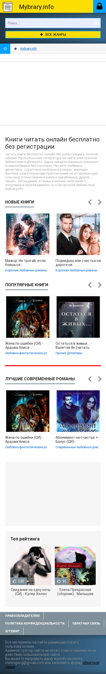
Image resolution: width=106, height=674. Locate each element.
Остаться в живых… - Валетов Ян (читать (74, 345)
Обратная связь (86, 623)
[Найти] (96, 23)
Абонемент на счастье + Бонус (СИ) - (77, 439)
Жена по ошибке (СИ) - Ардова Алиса (24, 345)
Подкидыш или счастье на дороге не (78, 263)
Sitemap (12, 631)
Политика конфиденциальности (35, 623)
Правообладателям (22, 616)
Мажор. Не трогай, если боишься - (25, 263)
